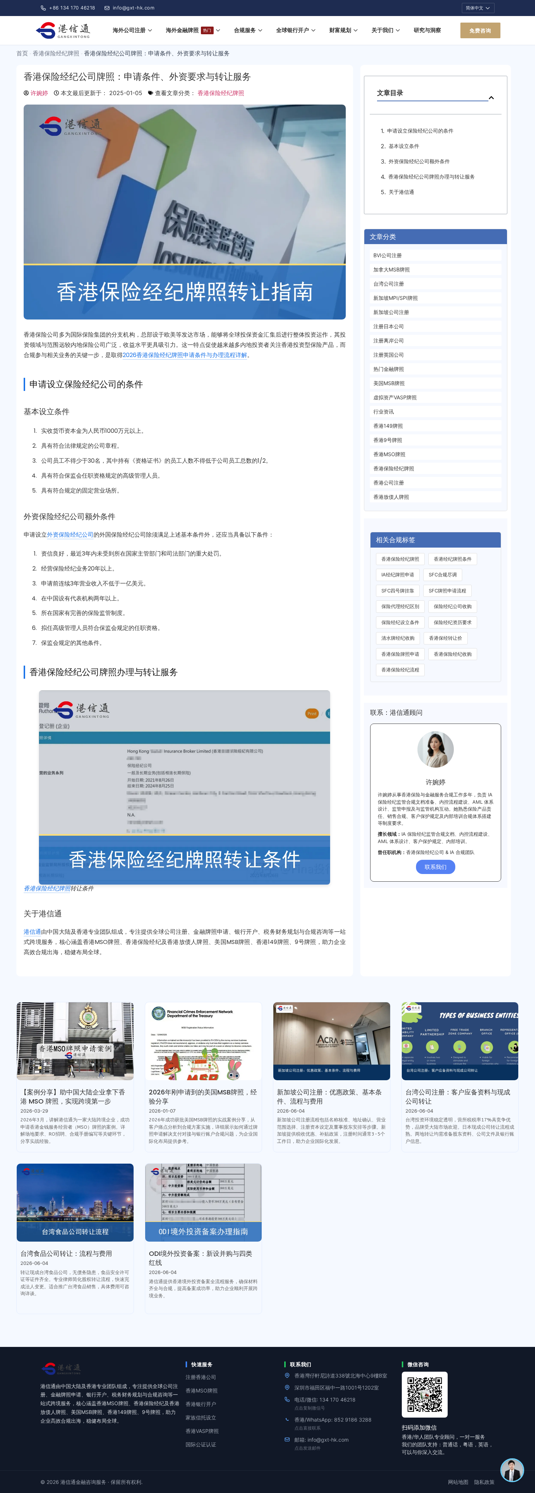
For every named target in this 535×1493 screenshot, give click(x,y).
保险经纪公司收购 (453, 606)
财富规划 (340, 30)
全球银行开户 (292, 30)
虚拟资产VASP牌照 (395, 397)
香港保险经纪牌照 (56, 53)
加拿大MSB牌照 (391, 269)
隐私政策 (484, 1482)
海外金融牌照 (188, 30)
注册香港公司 (201, 1377)
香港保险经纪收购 (453, 654)
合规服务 (245, 30)
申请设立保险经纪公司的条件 (420, 131)
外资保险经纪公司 (70, 534)
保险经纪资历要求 (453, 622)
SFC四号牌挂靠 (397, 590)
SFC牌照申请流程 (447, 590)
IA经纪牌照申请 (397, 574)
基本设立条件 (404, 146)
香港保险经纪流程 (400, 670)
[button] (491, 98)
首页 (22, 53)
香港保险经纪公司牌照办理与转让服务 (431, 176)
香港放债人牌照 (391, 497)
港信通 (32, 932)
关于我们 (382, 30)
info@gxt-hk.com (134, 8)
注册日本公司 (388, 326)
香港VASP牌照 (202, 1431)
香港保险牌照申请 (400, 654)
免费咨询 (480, 30)
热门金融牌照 (388, 369)
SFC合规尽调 (443, 574)
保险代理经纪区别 (400, 606)
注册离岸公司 (388, 340)
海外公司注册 (129, 30)
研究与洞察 (427, 30)
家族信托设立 (201, 1417)
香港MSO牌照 (389, 454)
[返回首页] (110, 1368)
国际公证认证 (201, 1444)
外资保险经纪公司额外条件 (419, 161)
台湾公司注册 (388, 284)
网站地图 (458, 1482)
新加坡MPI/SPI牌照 (395, 298)
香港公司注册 (388, 482)
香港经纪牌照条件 (453, 559)
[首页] (64, 30)
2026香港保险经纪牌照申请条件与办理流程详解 (185, 355)
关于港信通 (401, 192)
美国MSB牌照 (389, 383)
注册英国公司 (388, 355)
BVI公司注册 (387, 255)
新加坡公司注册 (391, 312)
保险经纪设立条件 (400, 622)
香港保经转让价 (445, 638)
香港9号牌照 (387, 440)
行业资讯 (383, 411)
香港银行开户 (201, 1404)
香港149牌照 (388, 426)
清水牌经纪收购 (398, 638)
